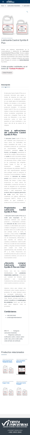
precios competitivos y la (11, 300)
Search (24, 2)
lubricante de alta (12, 223)
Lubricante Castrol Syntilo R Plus (14, 296)
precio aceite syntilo (17, 339)
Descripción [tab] (5, 85)
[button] (27, 12)
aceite (7, 156)
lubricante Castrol (10, 138)
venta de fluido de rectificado (12, 341)
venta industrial (24, 60)
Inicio (2, 5)
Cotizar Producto (7, 72)
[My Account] (28, 2)
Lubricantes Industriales (14, 5)
